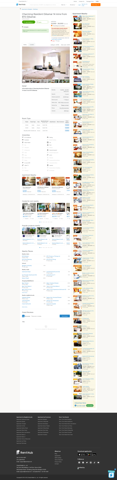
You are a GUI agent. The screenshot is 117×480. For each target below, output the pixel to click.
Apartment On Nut (21, 425)
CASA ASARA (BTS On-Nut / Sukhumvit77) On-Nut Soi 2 (88, 91)
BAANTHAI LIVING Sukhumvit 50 (88, 129)
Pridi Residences (86, 61)
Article (75, 1)
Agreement (57, 455)
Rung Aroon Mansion (87, 31)
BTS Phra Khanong (27, 259)
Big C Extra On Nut (26, 289)
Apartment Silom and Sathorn (23, 432)
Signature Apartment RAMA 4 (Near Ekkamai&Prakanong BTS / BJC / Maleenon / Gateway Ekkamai (88, 106)
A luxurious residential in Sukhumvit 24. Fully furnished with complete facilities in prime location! (88, 250)
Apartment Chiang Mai (43, 421)
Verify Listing (58, 457)
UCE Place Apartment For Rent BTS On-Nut (88, 46)
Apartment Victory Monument (23, 438)
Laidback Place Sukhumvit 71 (88, 189)
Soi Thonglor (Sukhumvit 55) (29, 274)
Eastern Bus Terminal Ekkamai (54, 297)
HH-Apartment (85, 318)
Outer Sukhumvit (26, 303)
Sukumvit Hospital (51, 303)
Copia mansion (85, 386)
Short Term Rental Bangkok (65, 419)
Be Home (84, 325)
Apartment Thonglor (21, 423)
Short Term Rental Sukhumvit (65, 421)
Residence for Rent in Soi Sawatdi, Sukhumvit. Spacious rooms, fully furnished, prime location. (88, 295)
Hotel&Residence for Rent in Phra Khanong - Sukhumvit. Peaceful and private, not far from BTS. (88, 182)
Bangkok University (27, 265)
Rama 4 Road (25, 277)
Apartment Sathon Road (22, 427)
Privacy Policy (58, 461)
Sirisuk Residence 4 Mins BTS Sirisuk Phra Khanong (88, 38)
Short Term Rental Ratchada (65, 427)
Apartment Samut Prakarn (44, 425)
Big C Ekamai (25, 282)
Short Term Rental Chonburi (65, 432)
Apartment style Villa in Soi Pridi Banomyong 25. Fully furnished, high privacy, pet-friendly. (88, 114)
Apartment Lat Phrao (21, 440)
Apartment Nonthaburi (43, 423)
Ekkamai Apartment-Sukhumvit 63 (88, 280)
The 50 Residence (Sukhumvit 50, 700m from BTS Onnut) (88, 378)
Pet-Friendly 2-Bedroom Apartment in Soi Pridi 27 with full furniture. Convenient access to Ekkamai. (88, 235)
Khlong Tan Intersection (53, 300)
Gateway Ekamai (26, 297)
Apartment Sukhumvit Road (23, 419)
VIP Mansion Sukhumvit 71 (88, 53)
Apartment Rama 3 (21, 436)
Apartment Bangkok (42, 419)
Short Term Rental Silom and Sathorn (67, 423)
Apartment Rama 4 (21, 434)
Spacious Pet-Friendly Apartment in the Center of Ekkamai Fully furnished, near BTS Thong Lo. (88, 144)
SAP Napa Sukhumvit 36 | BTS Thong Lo (88, 310)
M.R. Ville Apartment (86, 265)
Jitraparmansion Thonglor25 (88, 257)
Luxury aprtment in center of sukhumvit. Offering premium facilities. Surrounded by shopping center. (88, 242)
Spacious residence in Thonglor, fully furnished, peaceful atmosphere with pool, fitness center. (88, 212)
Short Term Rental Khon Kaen (66, 434)
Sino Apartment (86, 23)
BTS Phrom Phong (51, 259)
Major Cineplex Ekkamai (52, 282)
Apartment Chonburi (42, 434)
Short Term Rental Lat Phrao (65, 425)
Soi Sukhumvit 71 (51, 274)
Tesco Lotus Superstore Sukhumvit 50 (56, 289)
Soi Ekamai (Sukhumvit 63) (53, 271)
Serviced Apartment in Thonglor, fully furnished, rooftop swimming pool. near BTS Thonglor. (88, 121)
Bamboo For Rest (86, 197)
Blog (56, 453)
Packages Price (90, 1)
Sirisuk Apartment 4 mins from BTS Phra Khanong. (88, 393)
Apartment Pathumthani (43, 427)
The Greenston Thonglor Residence (88, 363)
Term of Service (59, 459)
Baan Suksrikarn (86, 76)
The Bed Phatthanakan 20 (88, 348)
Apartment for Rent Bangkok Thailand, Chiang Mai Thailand (23, 4)
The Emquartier (26, 300)
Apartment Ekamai (21, 421)
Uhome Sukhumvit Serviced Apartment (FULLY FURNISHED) (88, 174)
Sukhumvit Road (26, 271)
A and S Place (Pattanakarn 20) (88, 159)
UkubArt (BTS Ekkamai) (87, 333)
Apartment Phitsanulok (43, 432)
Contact (57, 463)
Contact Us (81, 1)
